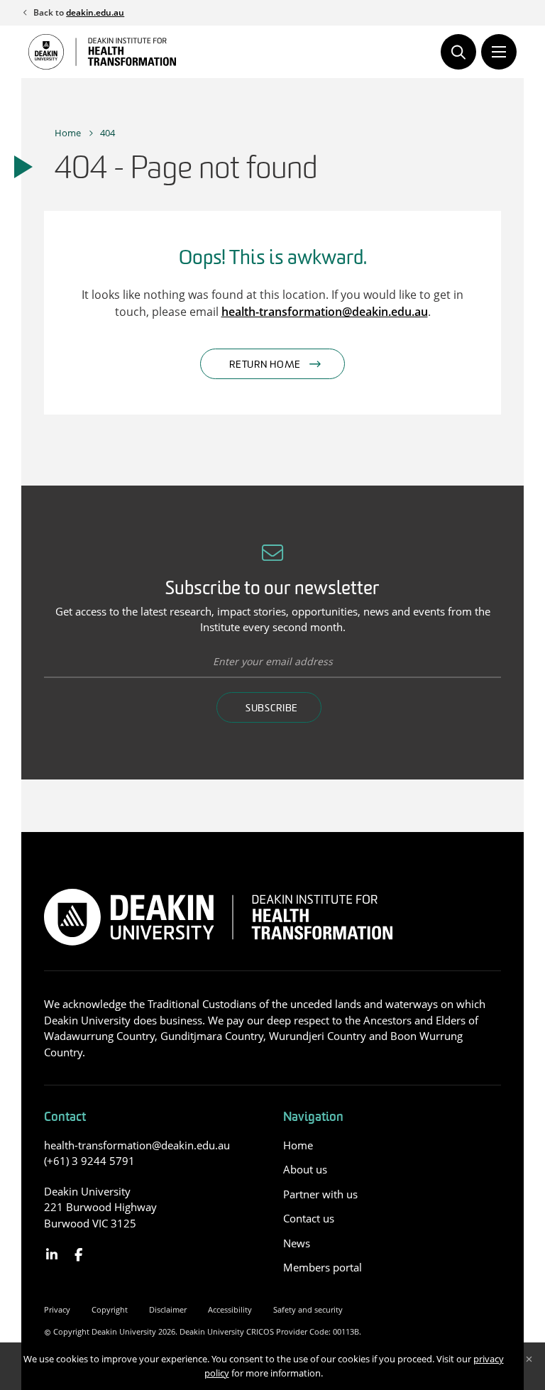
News (296, 1243)
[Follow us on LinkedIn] (52, 1254)
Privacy (57, 1309)
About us (305, 1169)
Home (68, 132)
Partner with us (320, 1194)
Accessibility (230, 1309)
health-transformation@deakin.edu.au (324, 311)
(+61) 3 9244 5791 (89, 1161)
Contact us (308, 1218)
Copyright (110, 1309)
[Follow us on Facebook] (79, 1254)
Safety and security (308, 1309)
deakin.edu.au (95, 12)
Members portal (322, 1267)
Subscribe (272, 709)
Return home (265, 365)
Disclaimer (168, 1309)
